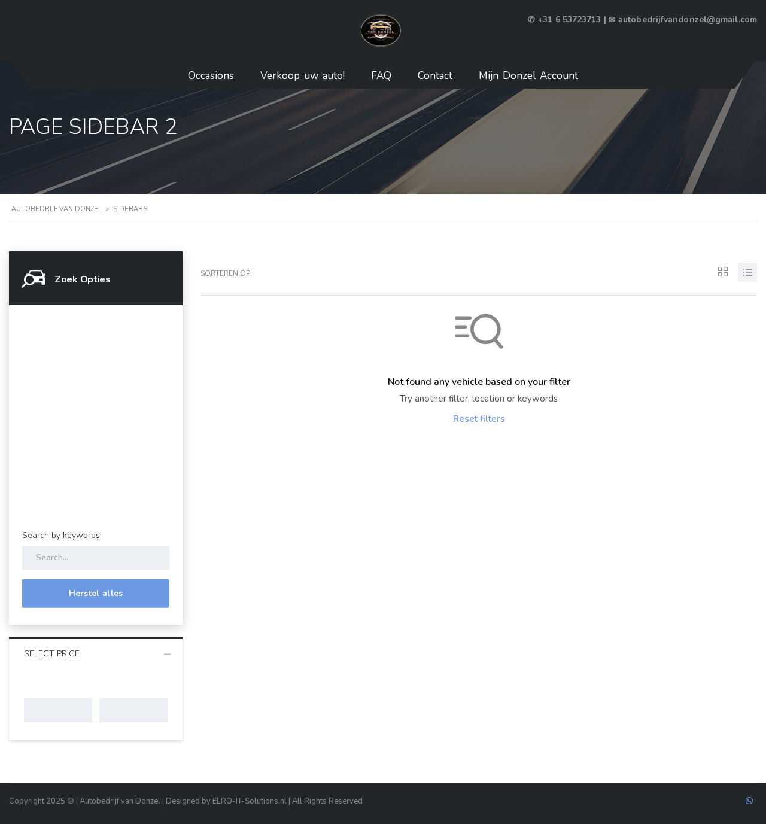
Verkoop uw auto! (302, 76)
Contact (435, 76)
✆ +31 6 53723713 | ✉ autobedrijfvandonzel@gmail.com (642, 19)
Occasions (211, 76)
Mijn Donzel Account (528, 76)
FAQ (381, 76)
